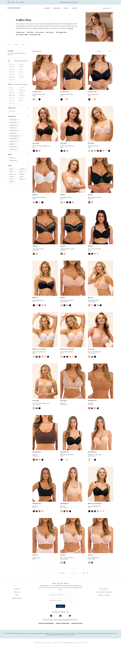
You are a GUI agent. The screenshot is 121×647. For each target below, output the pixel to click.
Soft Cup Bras (39, 32)
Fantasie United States (62, 623)
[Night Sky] (89, 202)
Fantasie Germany (76, 623)
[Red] (98, 151)
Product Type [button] (12, 108)
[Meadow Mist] (92, 151)
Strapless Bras (20, 32)
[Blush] (34, 99)
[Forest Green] (36, 356)
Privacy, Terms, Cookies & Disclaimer (42, 642)
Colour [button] (10, 165)
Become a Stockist (57, 642)
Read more (71, 28)
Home (9, 44)
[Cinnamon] (89, 408)
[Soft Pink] (64, 202)
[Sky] (95, 151)
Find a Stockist (104, 589)
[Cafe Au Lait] (42, 356)
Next (84, 573)
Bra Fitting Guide (35, 34)
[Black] (39, 99)
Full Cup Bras (50, 32)
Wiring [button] (10, 154)
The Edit (74, 8)
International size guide (20, 60)
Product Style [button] (12, 116)
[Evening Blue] (36, 151)
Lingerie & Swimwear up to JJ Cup (69, 2)
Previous (62, 573)
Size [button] (9, 61)
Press (17, 595)
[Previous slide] (34, 72)
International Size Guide (103, 592)
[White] (36, 99)
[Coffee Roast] (92, 408)
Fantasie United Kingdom (46, 623)
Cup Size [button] (10, 84)
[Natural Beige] (39, 151)
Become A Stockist (104, 595)
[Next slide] (57, 72)
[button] (96, 51)
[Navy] (100, 151)
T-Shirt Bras (29, 32)
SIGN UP (60, 606)
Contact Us (17, 592)
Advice (65, 8)
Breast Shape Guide (22, 34)
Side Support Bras (61, 32)
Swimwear (56, 8)
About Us (17, 589)
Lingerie (47, 8)
